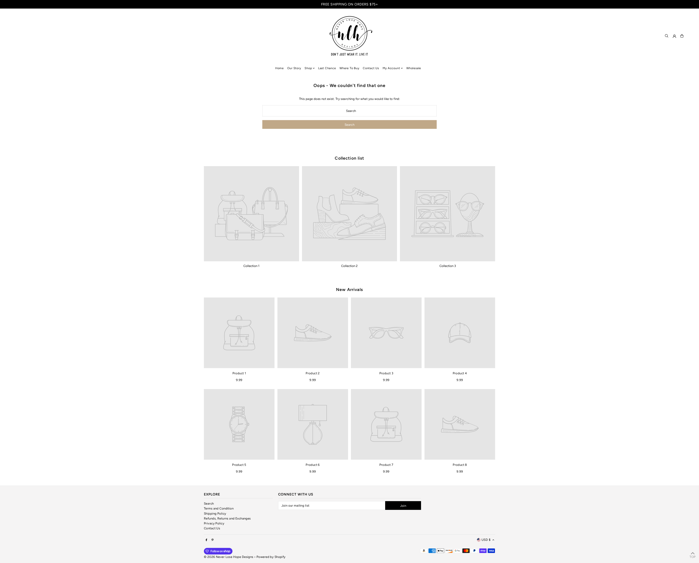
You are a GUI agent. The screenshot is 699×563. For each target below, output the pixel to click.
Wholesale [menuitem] (413, 68)
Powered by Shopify (271, 557)
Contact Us (212, 528)
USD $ (486, 540)
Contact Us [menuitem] (371, 68)
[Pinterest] (213, 540)
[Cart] (681, 35)
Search (209, 503)
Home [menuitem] (279, 68)
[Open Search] (666, 35)
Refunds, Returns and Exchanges (227, 518)
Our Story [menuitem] (294, 68)
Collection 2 (349, 266)
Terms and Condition (219, 508)
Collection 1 (251, 266)
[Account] (674, 36)
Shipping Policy (215, 513)
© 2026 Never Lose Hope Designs (228, 557)
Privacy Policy (214, 523)
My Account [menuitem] (391, 68)
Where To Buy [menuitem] (349, 68)
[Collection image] (251, 213)
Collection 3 (447, 266)
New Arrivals (349, 289)
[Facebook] (206, 540)
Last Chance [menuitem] (327, 68)
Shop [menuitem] (308, 68)
